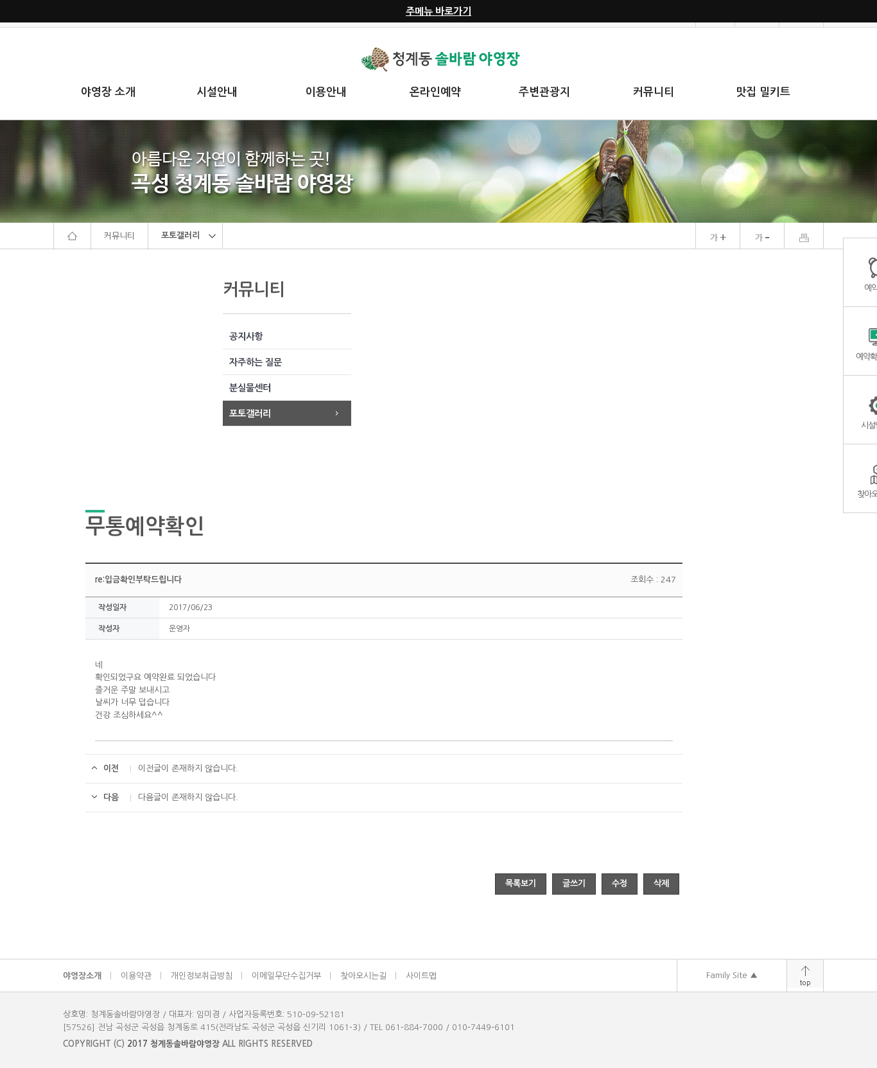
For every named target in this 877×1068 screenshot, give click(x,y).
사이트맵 (421, 976)
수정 (619, 883)
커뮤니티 (653, 92)
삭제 (661, 883)
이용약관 (136, 976)
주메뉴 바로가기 (438, 11)
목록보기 (520, 883)
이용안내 (326, 92)
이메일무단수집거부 (286, 976)
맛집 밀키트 (763, 92)
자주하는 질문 (255, 362)
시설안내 (217, 92)
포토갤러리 (250, 413)
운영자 (179, 629)
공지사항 (246, 336)
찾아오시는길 (363, 976)
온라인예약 (435, 92)
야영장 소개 (108, 92)
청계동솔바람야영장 (185, 1044)
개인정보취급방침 (201, 976)
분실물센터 (250, 387)
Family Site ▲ (732, 975)
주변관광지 (544, 92)
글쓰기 (574, 883)
